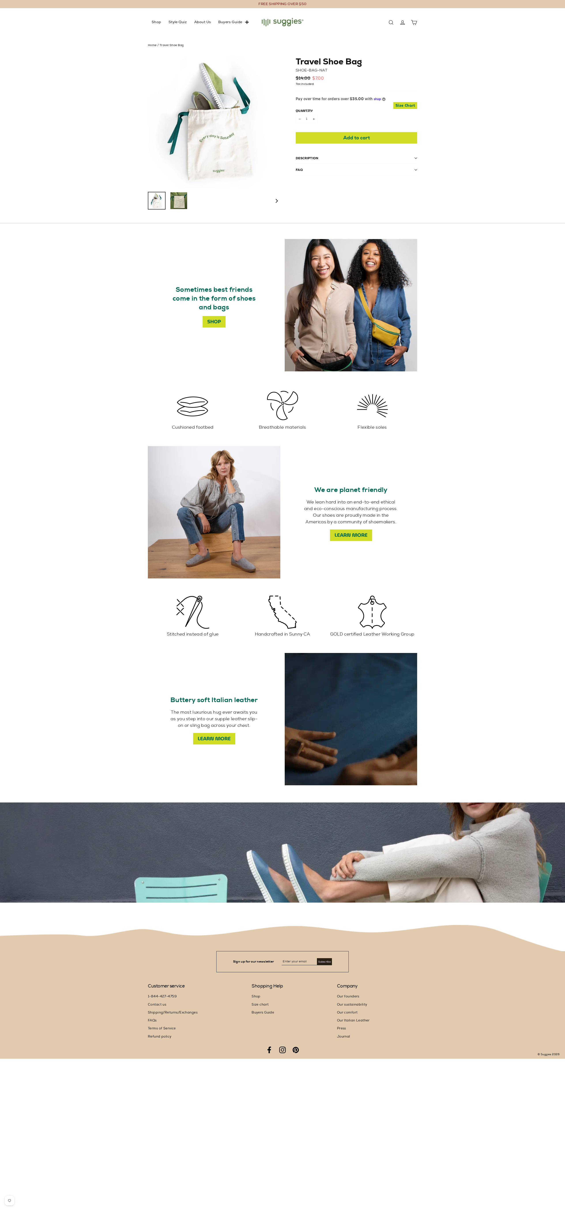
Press (341, 1028)
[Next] (276, 200)
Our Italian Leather (353, 1020)
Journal (343, 1036)
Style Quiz (178, 22)
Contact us (157, 1004)
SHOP (214, 321)
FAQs (152, 1020)
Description (307, 158)
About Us (202, 22)
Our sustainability (352, 1004)
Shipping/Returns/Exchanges (173, 1012)
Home (152, 45)
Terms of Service (162, 1028)
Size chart (260, 1004)
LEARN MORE (351, 535)
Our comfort (347, 1012)
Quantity (304, 110)
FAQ (299, 170)
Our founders (348, 996)
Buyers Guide (230, 22)
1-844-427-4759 (162, 996)
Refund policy (159, 1036)
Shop (156, 22)
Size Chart (405, 105)
